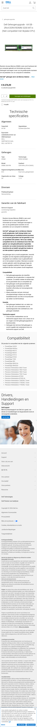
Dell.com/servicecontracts (8, 579)
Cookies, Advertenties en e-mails (11, 525)
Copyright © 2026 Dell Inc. (9, 508)
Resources (4, 490)
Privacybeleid (5, 517)
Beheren (3, 724)
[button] (30, 2)
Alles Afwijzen (21, 724)
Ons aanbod (5, 477)
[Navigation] (2, 2)
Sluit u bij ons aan (7, 461)
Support (3, 457)
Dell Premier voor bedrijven (9, 501)
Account (4, 453)
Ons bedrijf (4, 481)
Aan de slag (6, 417)
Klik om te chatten (24, 627)
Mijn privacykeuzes (7, 521)
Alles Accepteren (31, 724)
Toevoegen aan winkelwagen (23, 96)
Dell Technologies (7, 497)
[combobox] (18, 8)
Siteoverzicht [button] (5, 466)
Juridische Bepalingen (8, 529)
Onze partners (5, 485)
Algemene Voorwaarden (9, 512)
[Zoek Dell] (33, 8)
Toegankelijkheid (6, 534)
